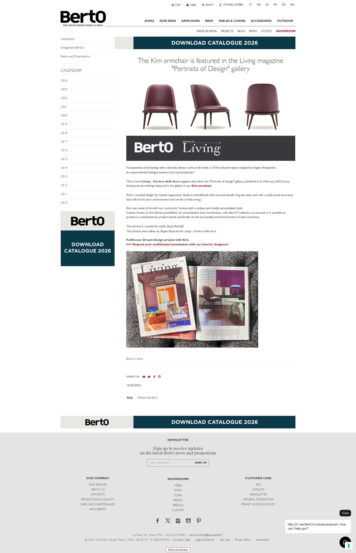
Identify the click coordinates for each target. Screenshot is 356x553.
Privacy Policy (243, 539)
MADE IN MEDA (207, 31)
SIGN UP (201, 462)
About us (97, 489)
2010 (64, 202)
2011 (64, 194)
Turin (178, 495)
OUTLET (266, 31)
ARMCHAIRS (190, 21)
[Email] (143, 376)
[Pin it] (159, 376)
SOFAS (149, 21)
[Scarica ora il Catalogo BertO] (178, 45)
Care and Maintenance (98, 504)
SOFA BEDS (167, 21)
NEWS (253, 31)
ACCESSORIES (261, 21)
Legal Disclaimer (205, 539)
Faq (258, 484)
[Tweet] (149, 376)
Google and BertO (72, 47)
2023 (64, 89)
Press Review (147, 398)
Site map (225, 539)
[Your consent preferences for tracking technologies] (349, 546)
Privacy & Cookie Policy (258, 504)
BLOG (241, 31)
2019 (64, 124)
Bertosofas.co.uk (83, 18)
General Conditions (258, 499)
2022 (64, 98)
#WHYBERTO (97, 509)
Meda (178, 485)
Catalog (258, 489)
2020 (64, 115)
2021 (64, 106)
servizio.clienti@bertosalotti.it (205, 535)
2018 (64, 133)
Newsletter (258, 494)
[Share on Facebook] (154, 376)
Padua (178, 500)
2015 (64, 159)
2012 (64, 185)
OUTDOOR (285, 21)
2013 (64, 176)
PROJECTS (227, 31)
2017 (64, 141)
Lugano (178, 510)
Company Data (181, 539)
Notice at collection (178, 549)
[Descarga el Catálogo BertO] (178, 424)
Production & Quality (97, 499)
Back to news (134, 359)
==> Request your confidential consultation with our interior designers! (177, 244)
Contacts (98, 494)
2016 (64, 150)
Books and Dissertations (75, 56)
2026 (64, 80)
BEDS (209, 21)
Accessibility (263, 539)
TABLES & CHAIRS (231, 21)
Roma (178, 490)
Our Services (98, 484)
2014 (64, 167)
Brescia (178, 505)
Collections (67, 39)
